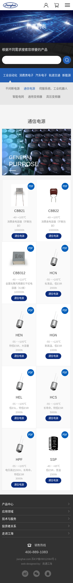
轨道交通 (54, 75)
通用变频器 (35, 96)
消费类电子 (26, 75)
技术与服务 (9, 518)
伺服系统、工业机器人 (53, 88)
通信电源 (29, 88)
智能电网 (18, 96)
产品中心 (7, 504)
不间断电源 (12, 88)
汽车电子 (41, 75)
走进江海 (7, 533)
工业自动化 (10, 75)
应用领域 (7, 511)
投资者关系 (9, 526)
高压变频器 (53, 96)
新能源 (66, 75)
